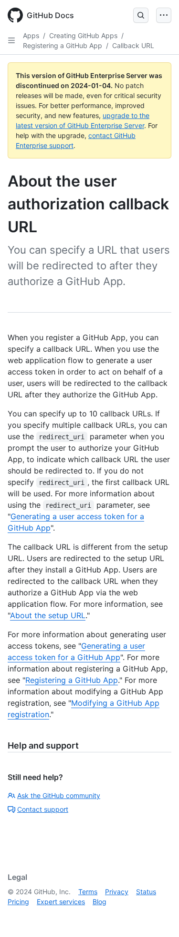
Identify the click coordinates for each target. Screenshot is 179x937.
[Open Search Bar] (140, 15)
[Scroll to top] (158, 916)
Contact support (42, 809)
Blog (99, 902)
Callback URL (133, 45)
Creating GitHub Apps (83, 35)
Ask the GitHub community (58, 795)
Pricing (18, 902)
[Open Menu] (163, 15)
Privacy (116, 892)
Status (146, 892)
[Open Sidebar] (11, 40)
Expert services (61, 902)
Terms (87, 892)
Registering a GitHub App (62, 45)
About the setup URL (47, 615)
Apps (31, 35)
